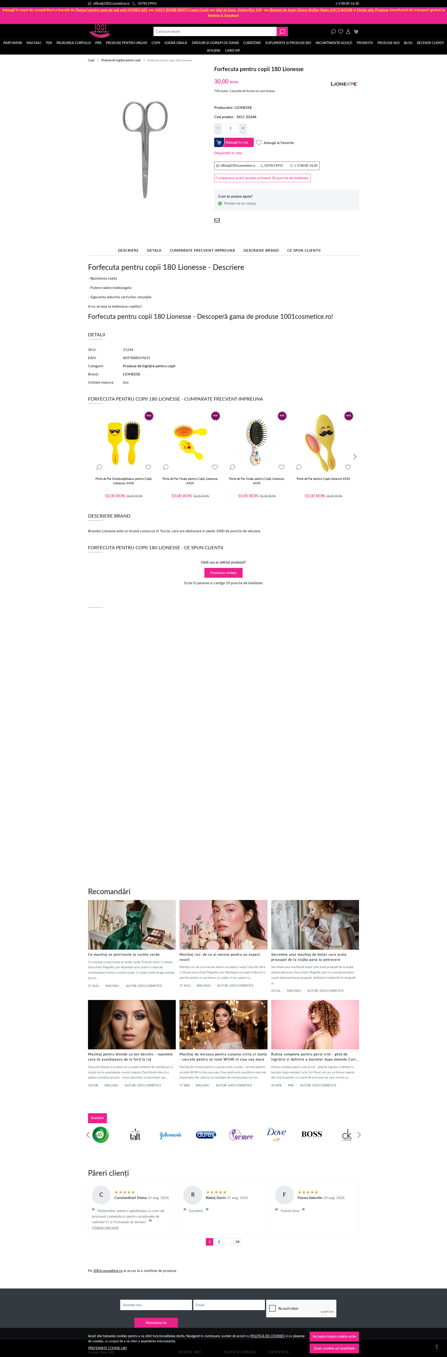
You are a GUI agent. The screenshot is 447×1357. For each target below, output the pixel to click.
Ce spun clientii (304, 250)
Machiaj (34, 43)
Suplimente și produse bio (288, 43)
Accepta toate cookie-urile (334, 1336)
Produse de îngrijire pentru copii (121, 60)
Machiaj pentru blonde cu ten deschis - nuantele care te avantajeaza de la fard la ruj (130, 1057)
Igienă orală (176, 43)
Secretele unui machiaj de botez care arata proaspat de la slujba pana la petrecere (309, 957)
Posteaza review (223, 573)
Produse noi (388, 43)
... (228, 1242)
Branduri (97, 1118)
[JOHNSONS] (171, 1144)
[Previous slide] (88, 1135)
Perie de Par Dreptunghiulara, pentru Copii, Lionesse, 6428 (123, 481)
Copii (156, 43)
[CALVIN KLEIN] (347, 1144)
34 (237, 1242)
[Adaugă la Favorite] (148, 467)
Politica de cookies (267, 1336)
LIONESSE (243, 108)
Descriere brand (261, 250)
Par (291, 1085)
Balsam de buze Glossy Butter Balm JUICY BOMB (311, 10)
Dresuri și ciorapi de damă (215, 43)
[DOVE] (276, 1144)
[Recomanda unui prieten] (217, 220)
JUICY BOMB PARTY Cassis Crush (182, 10)
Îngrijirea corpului (74, 43)
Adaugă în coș (236, 142)
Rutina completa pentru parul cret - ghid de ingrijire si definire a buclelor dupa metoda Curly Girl (314, 1057)
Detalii (154, 250)
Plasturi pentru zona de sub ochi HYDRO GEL (111, 10)
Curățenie (252, 43)
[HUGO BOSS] (312, 1144)
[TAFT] (135, 1144)
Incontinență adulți (334, 43)
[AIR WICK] (100, 1144)
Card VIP (232, 50)
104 (239, 10)
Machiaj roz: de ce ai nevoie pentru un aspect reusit (219, 957)
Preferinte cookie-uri (107, 1348)
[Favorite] (340, 31)
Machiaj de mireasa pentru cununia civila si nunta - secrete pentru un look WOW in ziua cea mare (223, 1057)
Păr (98, 43)
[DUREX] (206, 1144)
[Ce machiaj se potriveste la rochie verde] (132, 924)
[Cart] (355, 31)
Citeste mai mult (105, 1228)
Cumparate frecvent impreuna (202, 250)
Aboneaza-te (156, 1323)
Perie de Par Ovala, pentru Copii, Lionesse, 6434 (257, 481)
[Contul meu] (348, 31)
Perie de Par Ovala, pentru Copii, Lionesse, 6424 (190, 481)
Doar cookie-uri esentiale (334, 1348)
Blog (408, 43)
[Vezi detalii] (99, 467)
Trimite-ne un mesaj (240, 203)
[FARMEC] (241, 1144)
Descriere (128, 250)
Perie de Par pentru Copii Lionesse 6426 (323, 479)
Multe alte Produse (373, 10)
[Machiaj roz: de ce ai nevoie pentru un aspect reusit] (223, 924)
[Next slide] (355, 457)
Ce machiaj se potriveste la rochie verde (124, 954)
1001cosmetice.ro (107, 1271)
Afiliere (213, 50)
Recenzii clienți (430, 43)
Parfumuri (12, 43)
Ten (49, 43)
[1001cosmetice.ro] (113, 31)
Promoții (365, 43)
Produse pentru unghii (126, 43)
